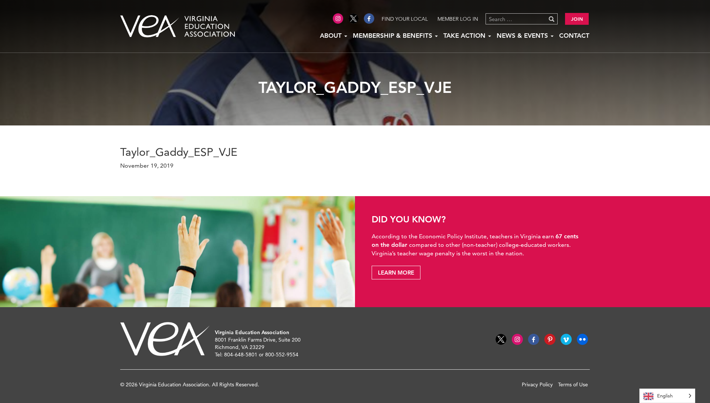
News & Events (523, 35)
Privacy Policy (537, 384)
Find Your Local (405, 19)
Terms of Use (573, 384)
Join (577, 19)
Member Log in (457, 19)
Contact (574, 35)
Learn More (396, 272)
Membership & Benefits (393, 35)
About (332, 35)
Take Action (465, 35)
